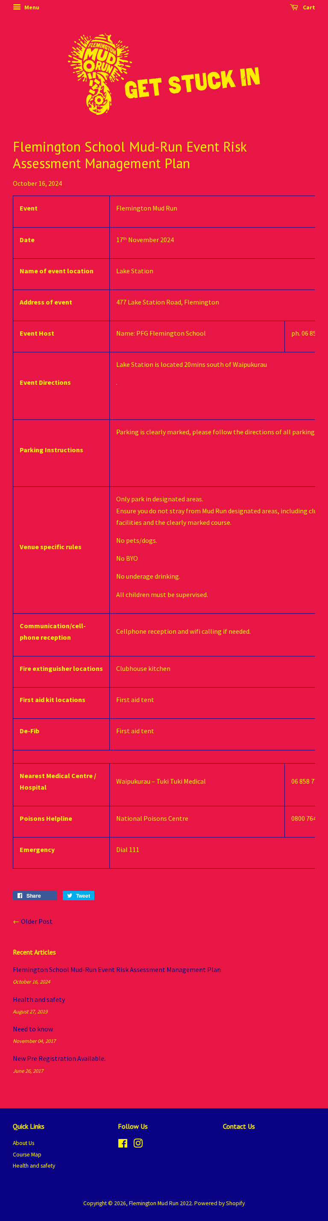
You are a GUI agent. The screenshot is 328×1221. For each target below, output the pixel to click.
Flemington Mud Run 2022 (160, 1203)
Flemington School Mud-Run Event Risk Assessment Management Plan (117, 969)
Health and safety (39, 999)
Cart (308, 7)
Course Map (27, 1154)
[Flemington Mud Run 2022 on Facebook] (123, 1145)
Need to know (33, 1029)
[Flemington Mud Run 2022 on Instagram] (138, 1145)
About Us (23, 1143)
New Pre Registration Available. (59, 1058)
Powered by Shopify (219, 1203)
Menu (31, 7)
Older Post (37, 921)
